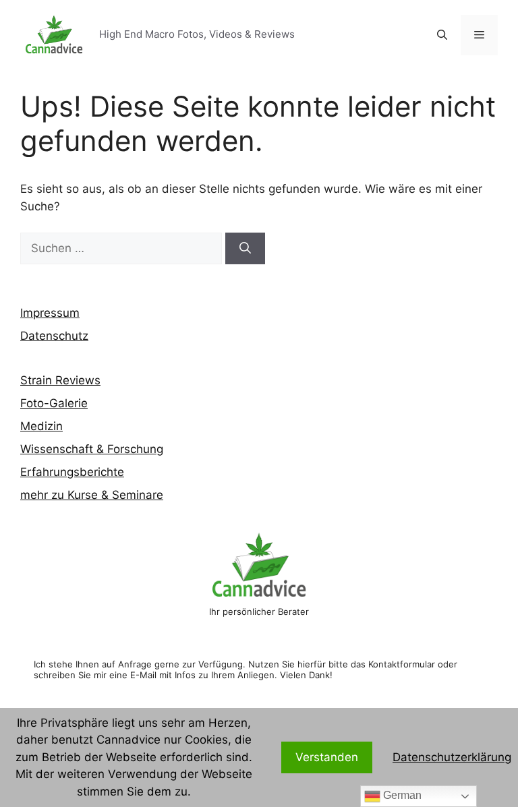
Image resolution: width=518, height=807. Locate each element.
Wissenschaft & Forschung (91, 449)
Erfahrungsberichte (72, 472)
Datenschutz (54, 335)
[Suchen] (245, 249)
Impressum (50, 313)
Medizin (41, 426)
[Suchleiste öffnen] (442, 35)
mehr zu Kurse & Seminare (91, 495)
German (401, 795)
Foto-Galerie (54, 403)
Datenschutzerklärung (452, 757)
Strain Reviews (60, 380)
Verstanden (326, 757)
